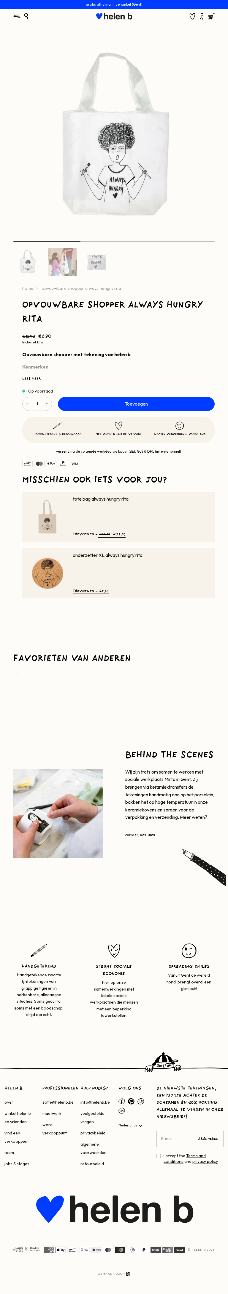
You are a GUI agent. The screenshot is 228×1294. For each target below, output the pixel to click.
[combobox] (130, 1126)
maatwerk (51, 1113)
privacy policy (205, 1161)
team (9, 1152)
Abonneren (208, 1139)
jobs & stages (16, 1163)
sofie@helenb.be (58, 1102)
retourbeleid (92, 1163)
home (27, 288)
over (8, 1102)
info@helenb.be (95, 1102)
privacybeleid (92, 1133)
